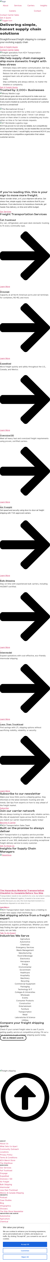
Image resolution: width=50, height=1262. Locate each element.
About (5, 5)
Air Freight (6, 507)
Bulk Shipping (7, 581)
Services (18, 5)
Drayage (5, 292)
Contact (37, 11)
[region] (25, 1243)
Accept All (25, 1244)
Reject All (25, 1257)
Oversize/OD (7, 436)
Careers (12, 11)
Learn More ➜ (4, 907)
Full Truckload (8, 220)
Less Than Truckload (11, 725)
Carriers (30, 5)
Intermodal (6, 653)
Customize (25, 1251)
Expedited (5, 364)
